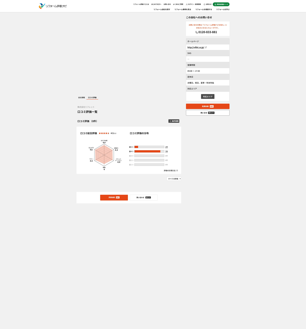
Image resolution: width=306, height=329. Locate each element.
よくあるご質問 (178, 4)
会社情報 (81, 97)
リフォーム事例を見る (183, 9)
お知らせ (209, 4)
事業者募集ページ (222, 4)
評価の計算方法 (170, 170)
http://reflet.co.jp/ (195, 47)
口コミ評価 (92, 97)
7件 (166, 151)
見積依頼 (114, 197)
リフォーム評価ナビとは (141, 4)
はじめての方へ (156, 4)
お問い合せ (167, 4)
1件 (166, 147)
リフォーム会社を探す (162, 9)
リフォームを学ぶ (223, 9)
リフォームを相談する (203, 9)
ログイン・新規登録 (194, 4)
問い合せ (207, 113)
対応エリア (207, 96)
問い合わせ (143, 197)
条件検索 (175, 121)
